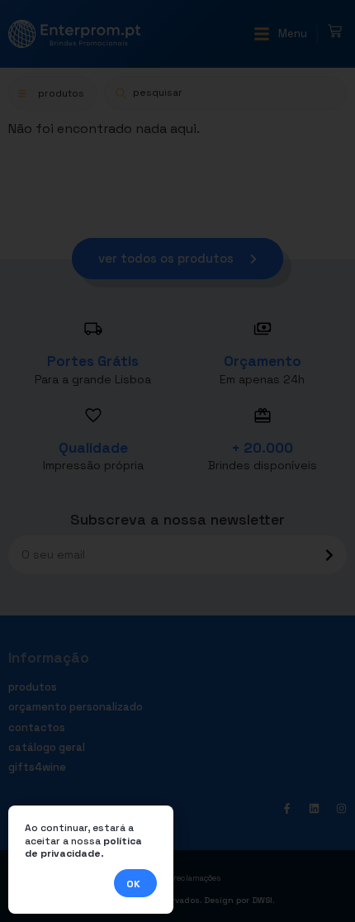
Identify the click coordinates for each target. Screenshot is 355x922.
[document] (177, 461)
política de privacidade (83, 847)
